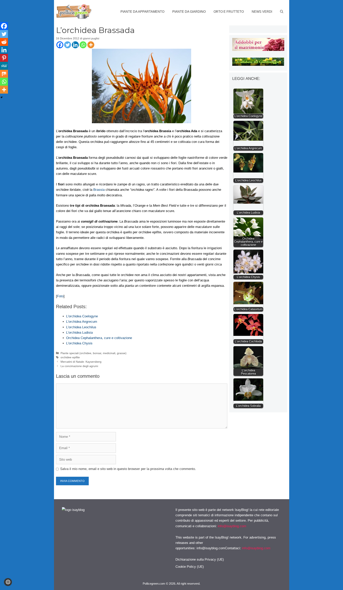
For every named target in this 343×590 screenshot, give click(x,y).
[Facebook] (59, 44)
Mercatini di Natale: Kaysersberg (81, 361)
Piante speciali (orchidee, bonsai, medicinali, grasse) (93, 353)
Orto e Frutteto (229, 11)
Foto (60, 296)
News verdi (262, 11)
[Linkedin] (75, 44)
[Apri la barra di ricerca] (281, 12)
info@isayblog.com (232, 526)
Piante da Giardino (189, 11)
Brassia (99, 190)
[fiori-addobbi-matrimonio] (258, 50)
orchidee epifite (70, 357)
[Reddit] (4, 42)
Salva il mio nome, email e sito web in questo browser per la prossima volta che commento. (128, 469)
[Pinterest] (4, 58)
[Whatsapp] (83, 44)
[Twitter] (67, 44)
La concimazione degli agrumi (79, 366)
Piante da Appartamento (142, 11)
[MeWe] (4, 66)
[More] (90, 44)
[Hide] (1, 97)
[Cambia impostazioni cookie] (8, 582)
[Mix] (4, 74)
